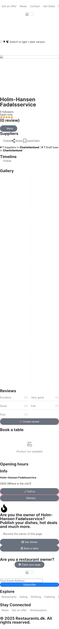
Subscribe (29, 584)
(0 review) (10, 120)
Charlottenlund (29, 147)
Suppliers (9, 133)
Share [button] (19, 140)
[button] (4, 27)
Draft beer (52, 147)
